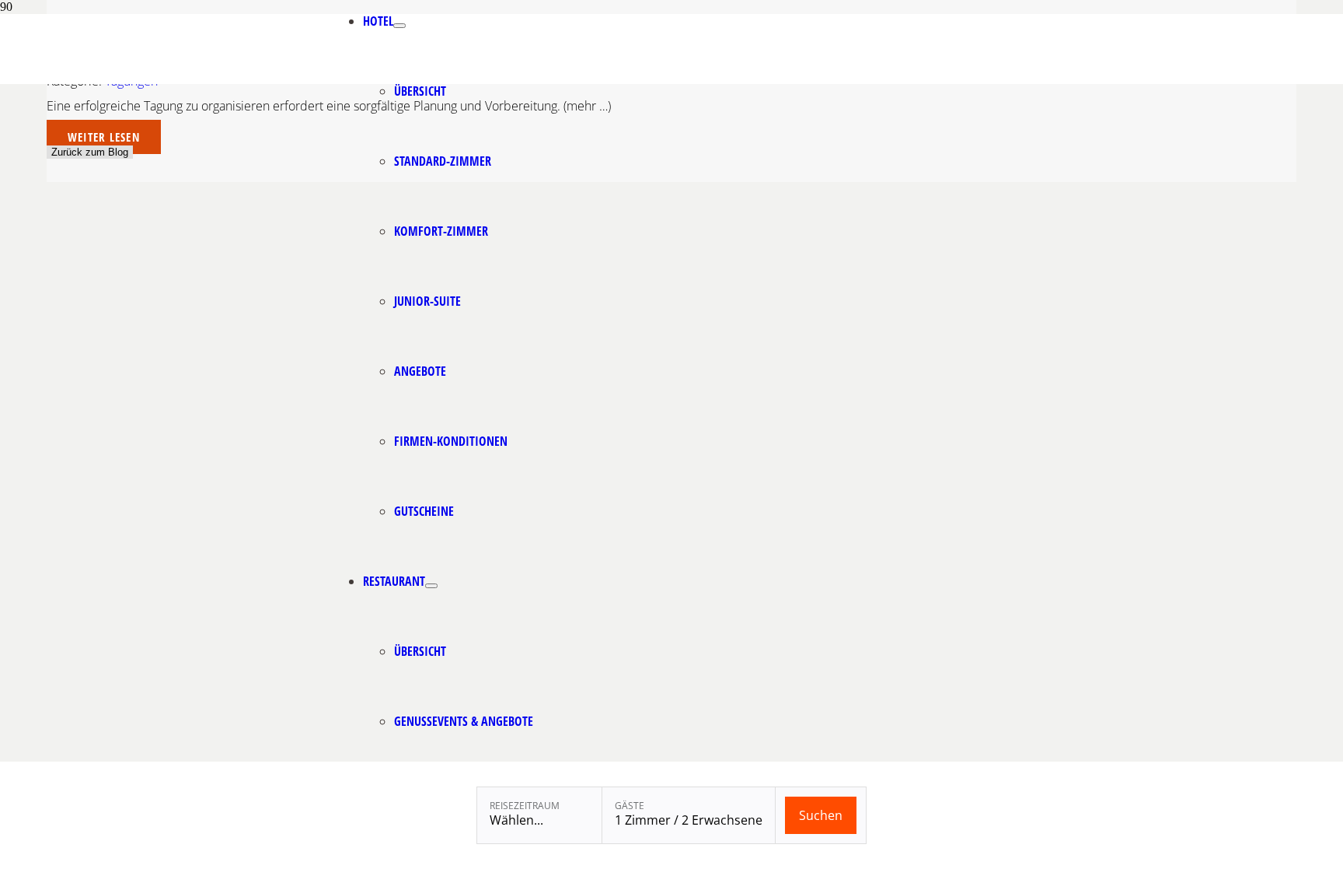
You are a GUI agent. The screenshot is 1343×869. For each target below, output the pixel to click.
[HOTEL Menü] (399, 25)
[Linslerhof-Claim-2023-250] (249, 79)
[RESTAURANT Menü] (431, 585)
